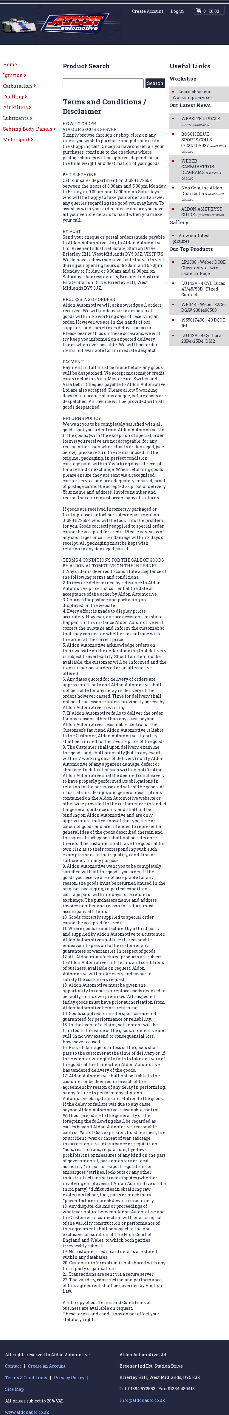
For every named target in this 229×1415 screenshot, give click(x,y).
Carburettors (18, 86)
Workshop (182, 78)
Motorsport (17, 139)
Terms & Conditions (26, 1377)
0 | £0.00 (211, 11)
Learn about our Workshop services (192, 94)
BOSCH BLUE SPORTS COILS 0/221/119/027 (203, 142)
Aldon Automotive (62, 23)
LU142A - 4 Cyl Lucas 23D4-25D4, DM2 (202, 338)
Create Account (147, 11)
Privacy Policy (69, 1377)
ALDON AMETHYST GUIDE (202, 211)
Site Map (14, 1389)
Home (10, 64)
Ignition (13, 75)
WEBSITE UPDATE (200, 121)
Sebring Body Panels (28, 129)
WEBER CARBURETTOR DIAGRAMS (201, 169)
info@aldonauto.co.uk (142, 1400)
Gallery (179, 222)
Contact (13, 1366)
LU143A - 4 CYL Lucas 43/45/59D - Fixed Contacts (203, 288)
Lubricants (16, 118)
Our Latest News (190, 105)
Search (155, 83)
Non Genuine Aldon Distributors (202, 193)
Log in (177, 11)
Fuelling (13, 96)
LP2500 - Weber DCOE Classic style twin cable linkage (203, 267)
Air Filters (16, 107)
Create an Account (47, 1366)
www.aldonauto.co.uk (27, 1412)
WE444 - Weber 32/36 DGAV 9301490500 (203, 307)
